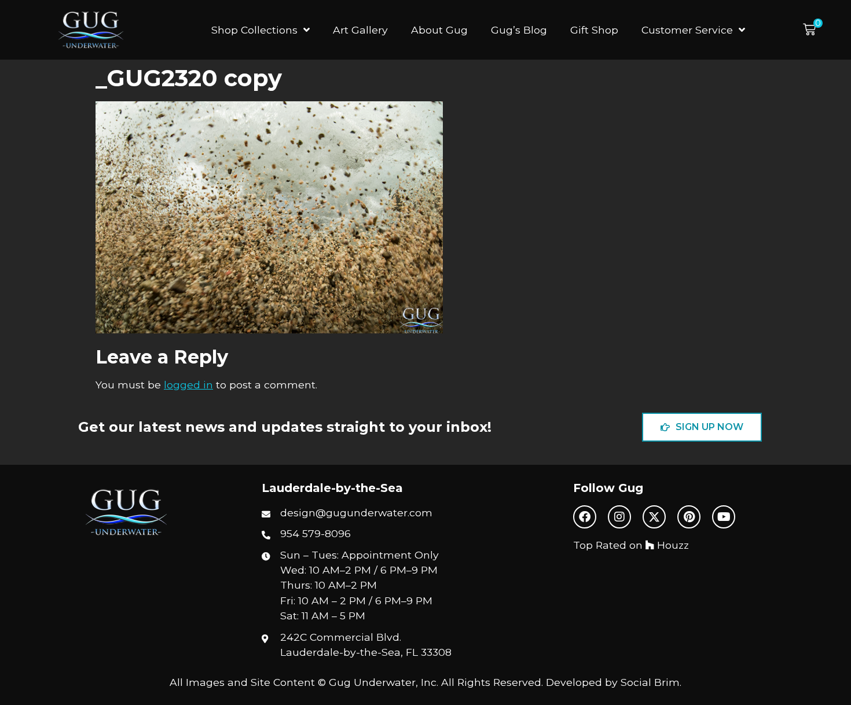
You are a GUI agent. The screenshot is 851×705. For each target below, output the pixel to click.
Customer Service (687, 30)
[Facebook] (584, 516)
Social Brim (650, 682)
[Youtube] (723, 516)
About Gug (439, 30)
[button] (812, 29)
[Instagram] (619, 516)
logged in (188, 385)
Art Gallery (360, 30)
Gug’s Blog (519, 30)
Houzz (671, 545)
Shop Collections (254, 30)
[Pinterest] (688, 516)
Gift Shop (594, 30)
